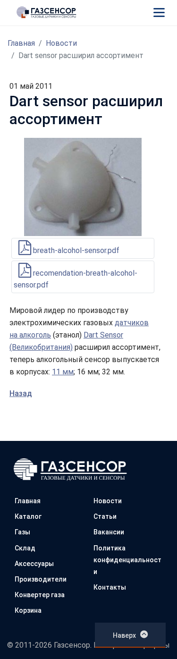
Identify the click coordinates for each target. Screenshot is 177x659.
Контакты (109, 587)
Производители (41, 579)
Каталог (28, 516)
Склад (25, 548)
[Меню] (159, 12)
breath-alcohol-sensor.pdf (75, 250)
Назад (20, 393)
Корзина (28, 610)
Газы (22, 532)
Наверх (124, 635)
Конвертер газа (40, 595)
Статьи (105, 516)
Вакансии (108, 532)
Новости (61, 43)
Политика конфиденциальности (127, 559)
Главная (21, 43)
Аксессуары (34, 563)
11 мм (63, 371)
